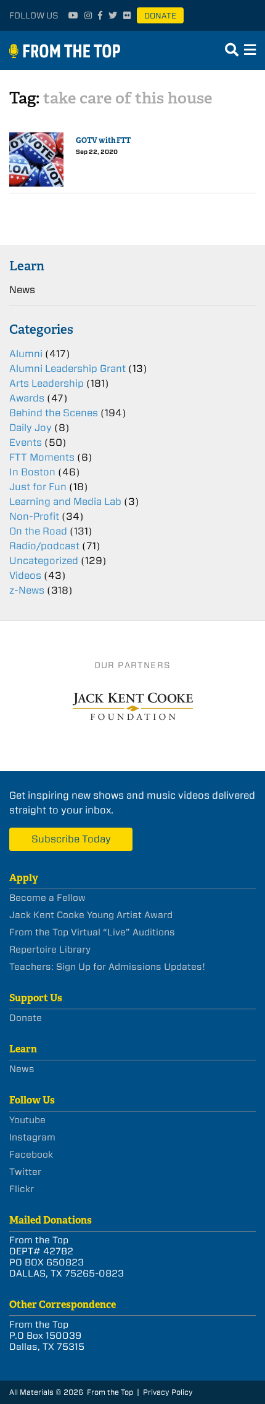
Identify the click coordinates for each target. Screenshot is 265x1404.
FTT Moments (42, 457)
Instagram (32, 1137)
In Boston (32, 472)
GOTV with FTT (103, 140)
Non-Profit (34, 516)
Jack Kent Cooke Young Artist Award (91, 915)
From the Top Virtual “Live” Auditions (92, 932)
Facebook (31, 1154)
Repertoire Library (50, 949)
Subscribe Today (71, 839)
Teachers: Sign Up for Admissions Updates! (107, 966)
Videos (25, 575)
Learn (26, 265)
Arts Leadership (46, 383)
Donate (160, 15)
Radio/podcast (44, 546)
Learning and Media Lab (65, 501)
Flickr (21, 1189)
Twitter (25, 1171)
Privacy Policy (168, 1392)
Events (25, 442)
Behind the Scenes (53, 413)
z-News (26, 590)
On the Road (38, 531)
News (22, 290)
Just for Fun (38, 487)
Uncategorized (43, 561)
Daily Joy (30, 428)
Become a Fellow (47, 897)
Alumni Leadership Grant (67, 368)
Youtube (27, 1120)
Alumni (26, 354)
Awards (26, 398)
